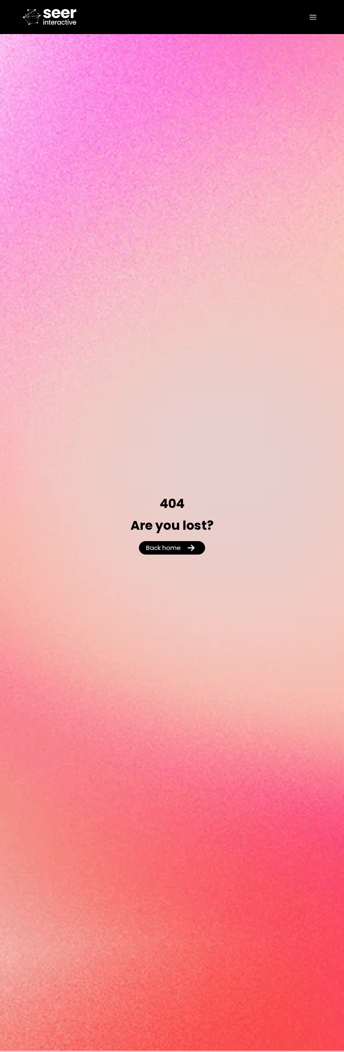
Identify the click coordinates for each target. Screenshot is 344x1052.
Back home (163, 548)
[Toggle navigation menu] (313, 17)
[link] (51, 17)
